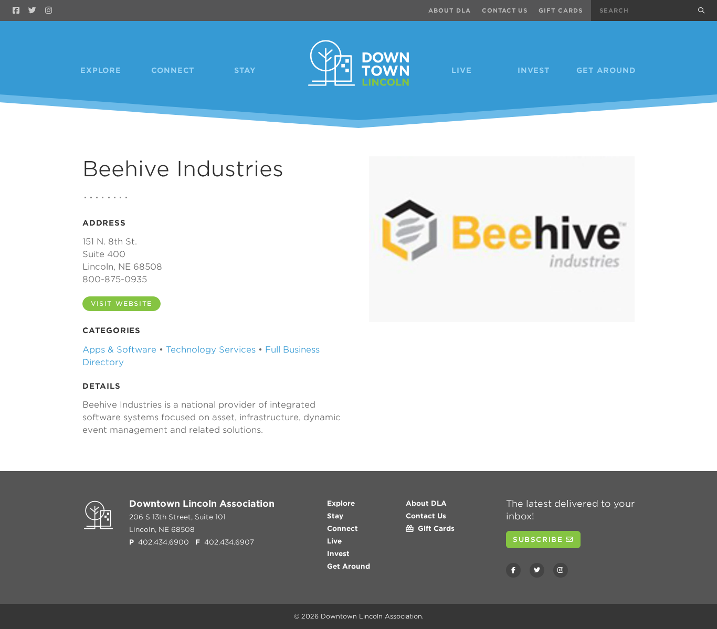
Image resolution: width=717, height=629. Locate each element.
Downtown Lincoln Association (371, 616)
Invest (534, 70)
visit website (121, 303)
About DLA (449, 10)
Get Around (606, 70)
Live (461, 70)
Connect (173, 70)
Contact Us (505, 10)
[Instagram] (48, 10)
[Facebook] (16, 10)
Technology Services (211, 350)
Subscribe (539, 539)
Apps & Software (119, 350)
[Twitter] (32, 10)
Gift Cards (561, 10)
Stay (245, 70)
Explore (100, 70)
